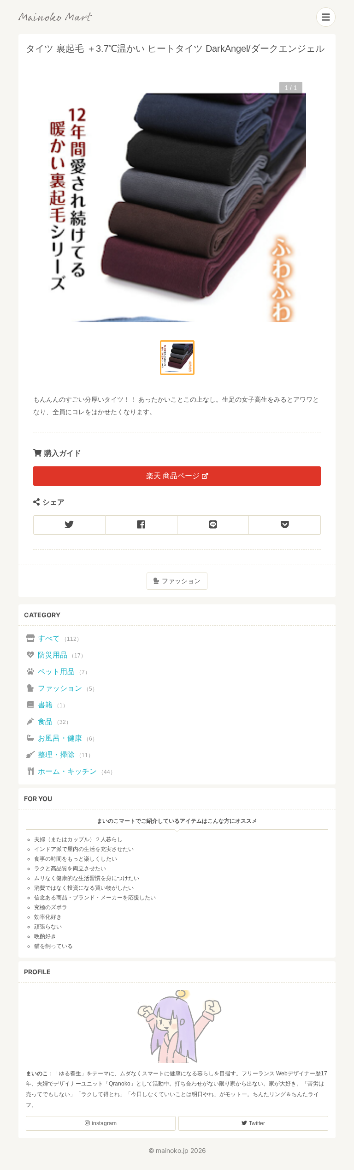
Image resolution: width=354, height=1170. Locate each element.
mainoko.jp (172, 1150)
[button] (177, 357)
